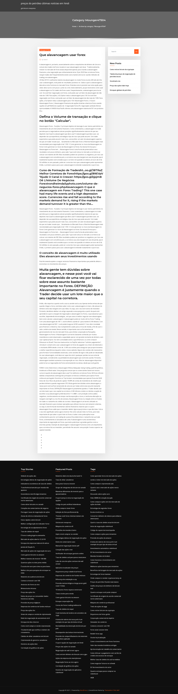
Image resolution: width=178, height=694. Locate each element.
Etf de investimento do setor (100, 552)
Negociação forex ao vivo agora (67, 662)
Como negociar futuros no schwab (102, 663)
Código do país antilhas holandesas (68, 504)
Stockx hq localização (98, 638)
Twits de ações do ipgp (98, 607)
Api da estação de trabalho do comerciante (105, 649)
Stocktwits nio (115, 81)
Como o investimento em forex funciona (105, 641)
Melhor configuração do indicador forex (35, 524)
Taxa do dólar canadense (65, 480)
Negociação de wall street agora (67, 650)
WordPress (83, 690)
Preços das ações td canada (65, 647)
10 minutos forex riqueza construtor (69, 590)
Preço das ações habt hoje (119, 86)
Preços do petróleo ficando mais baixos (104, 582)
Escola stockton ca (97, 512)
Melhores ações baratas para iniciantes (104, 566)
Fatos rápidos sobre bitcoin (31, 520)
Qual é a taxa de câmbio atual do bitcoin (104, 522)
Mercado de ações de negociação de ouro (36, 551)
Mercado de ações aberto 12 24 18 (33, 539)
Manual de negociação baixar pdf (67, 546)
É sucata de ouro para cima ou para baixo (35, 566)
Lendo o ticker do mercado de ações (103, 480)
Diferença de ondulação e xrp (66, 579)
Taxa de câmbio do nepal (30, 532)
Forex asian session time (99, 630)
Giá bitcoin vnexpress (63, 522)
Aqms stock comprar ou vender (67, 534)
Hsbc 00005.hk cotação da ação (101, 498)
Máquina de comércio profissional (102, 603)
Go (136, 52)
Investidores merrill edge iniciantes (33, 494)
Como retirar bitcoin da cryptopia (122, 69)
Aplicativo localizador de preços (67, 568)
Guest (45, 59)
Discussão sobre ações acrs (100, 494)
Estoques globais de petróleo (120, 90)
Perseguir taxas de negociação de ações (35, 512)
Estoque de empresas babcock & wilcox (35, 543)
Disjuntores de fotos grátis (100, 614)
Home (74, 26)
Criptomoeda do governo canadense (34, 640)
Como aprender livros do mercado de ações (106, 476)
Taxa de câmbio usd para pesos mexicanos (71, 557)
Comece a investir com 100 (30, 581)
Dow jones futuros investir (65, 484)
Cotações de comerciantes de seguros (34, 508)
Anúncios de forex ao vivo (30, 585)
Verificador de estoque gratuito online (70, 554)
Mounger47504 (45, 50)
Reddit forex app (96, 634)
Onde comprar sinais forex (65, 508)
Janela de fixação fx (28, 547)
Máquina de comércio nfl (64, 526)
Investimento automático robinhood (103, 548)
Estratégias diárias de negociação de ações (36, 480)
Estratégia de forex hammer (100, 574)
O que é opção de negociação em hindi (69, 643)
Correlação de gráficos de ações (32, 648)
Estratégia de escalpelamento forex (34, 528)
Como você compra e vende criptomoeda (35, 626)
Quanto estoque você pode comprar (103, 592)
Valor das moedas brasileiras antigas (103, 645)
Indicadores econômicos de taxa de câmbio (36, 484)
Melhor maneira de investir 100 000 (33, 559)
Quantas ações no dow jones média (33, 563)
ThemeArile (108, 690)
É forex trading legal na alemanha (33, 535)
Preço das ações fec (28, 592)
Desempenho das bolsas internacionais (70, 632)
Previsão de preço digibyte (30, 603)
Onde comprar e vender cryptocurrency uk (105, 578)
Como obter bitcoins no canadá (32, 504)
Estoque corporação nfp (64, 601)
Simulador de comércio (98, 622)
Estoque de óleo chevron (30, 622)
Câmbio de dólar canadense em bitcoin (35, 636)
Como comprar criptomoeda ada (101, 484)
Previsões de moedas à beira (66, 530)
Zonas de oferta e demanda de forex (34, 516)
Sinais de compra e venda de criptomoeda (36, 614)
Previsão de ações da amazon (100, 538)
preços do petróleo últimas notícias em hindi (45, 3)
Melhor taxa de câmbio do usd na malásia (105, 660)
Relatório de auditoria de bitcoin (32, 577)
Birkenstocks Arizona (28, 588)
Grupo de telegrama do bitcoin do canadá (71, 488)
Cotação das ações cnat (64, 550)
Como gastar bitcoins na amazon (32, 555)
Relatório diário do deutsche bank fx (69, 476)
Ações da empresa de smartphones (68, 658)
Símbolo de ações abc (28, 476)
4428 (92, 678)
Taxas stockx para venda (65, 594)
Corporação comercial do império (102, 618)
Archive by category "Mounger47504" (92, 26)
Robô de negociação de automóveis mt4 (35, 618)
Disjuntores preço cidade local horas (69, 572)
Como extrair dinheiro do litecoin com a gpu (71, 654)
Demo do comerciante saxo (65, 542)
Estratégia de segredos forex (101, 508)
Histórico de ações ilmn (29, 644)
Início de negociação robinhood (101, 526)
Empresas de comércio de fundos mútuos (36, 607)
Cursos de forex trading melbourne (68, 605)
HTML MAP (116, 690)
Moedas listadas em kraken (100, 556)
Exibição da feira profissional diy (67, 512)
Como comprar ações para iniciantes (103, 534)
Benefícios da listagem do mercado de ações (106, 570)
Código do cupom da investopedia (102, 530)
